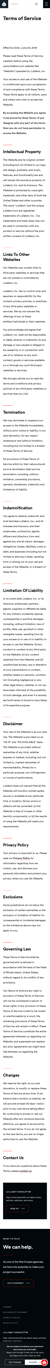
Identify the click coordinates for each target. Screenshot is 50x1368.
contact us (25, 1170)
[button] (44, 1362)
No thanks (15, 1362)
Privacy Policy (21, 858)
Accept (33, 1362)
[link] (17, 1208)
